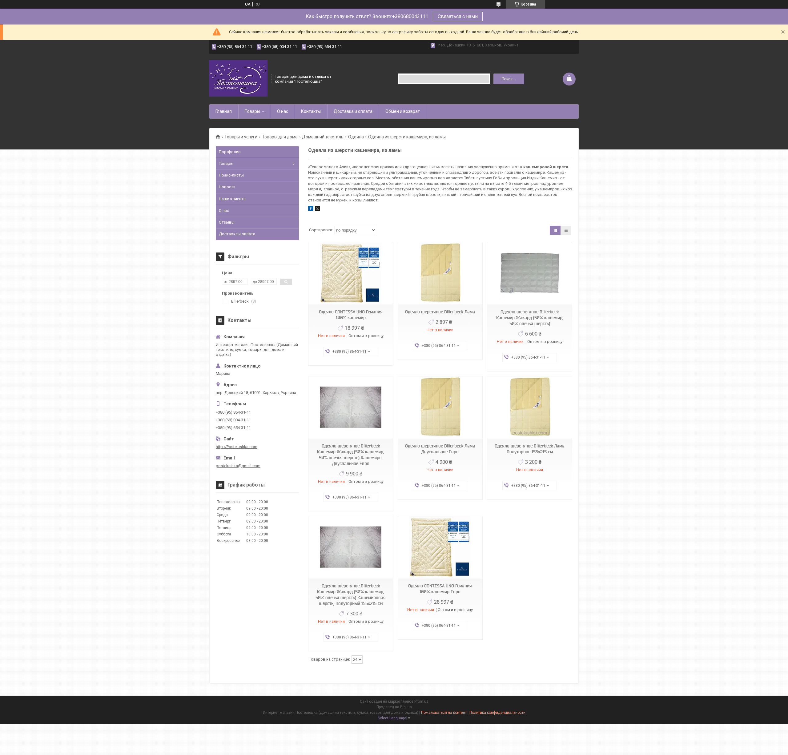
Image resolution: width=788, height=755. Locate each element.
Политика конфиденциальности (497, 712)
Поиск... (508, 79)
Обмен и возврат (402, 111)
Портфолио (230, 151)
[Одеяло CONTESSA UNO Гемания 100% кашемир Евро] (440, 547)
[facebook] (310, 209)
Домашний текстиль (323, 136)
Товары (252, 111)
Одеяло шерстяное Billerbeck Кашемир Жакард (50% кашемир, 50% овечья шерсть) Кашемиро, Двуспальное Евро (350, 454)
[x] (317, 209)
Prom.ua (421, 701)
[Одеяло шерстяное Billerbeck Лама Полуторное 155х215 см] (529, 407)
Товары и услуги (240, 136)
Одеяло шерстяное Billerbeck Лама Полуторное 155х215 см (530, 448)
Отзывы (227, 222)
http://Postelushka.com (236, 446)
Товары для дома (280, 136)
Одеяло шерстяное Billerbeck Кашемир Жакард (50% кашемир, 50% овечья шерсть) (529, 317)
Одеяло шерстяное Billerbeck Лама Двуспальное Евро (440, 448)
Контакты (311, 111)
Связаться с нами (458, 16)
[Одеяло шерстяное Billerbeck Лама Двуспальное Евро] (440, 407)
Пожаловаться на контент (444, 712)
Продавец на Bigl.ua (394, 707)
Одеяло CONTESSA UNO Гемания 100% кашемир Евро (440, 588)
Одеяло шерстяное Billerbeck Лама (440, 311)
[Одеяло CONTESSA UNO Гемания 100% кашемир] (350, 273)
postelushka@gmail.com (238, 465)
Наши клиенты (233, 199)
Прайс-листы (231, 175)
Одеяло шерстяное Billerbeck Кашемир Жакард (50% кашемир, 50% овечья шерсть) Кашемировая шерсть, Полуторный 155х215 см (351, 594)
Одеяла (356, 136)
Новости (227, 187)
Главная (223, 111)
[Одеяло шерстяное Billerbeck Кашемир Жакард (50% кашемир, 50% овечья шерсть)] (529, 273)
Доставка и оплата (353, 111)
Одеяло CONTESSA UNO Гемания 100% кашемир (351, 314)
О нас (282, 111)
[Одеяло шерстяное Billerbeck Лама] (440, 273)
